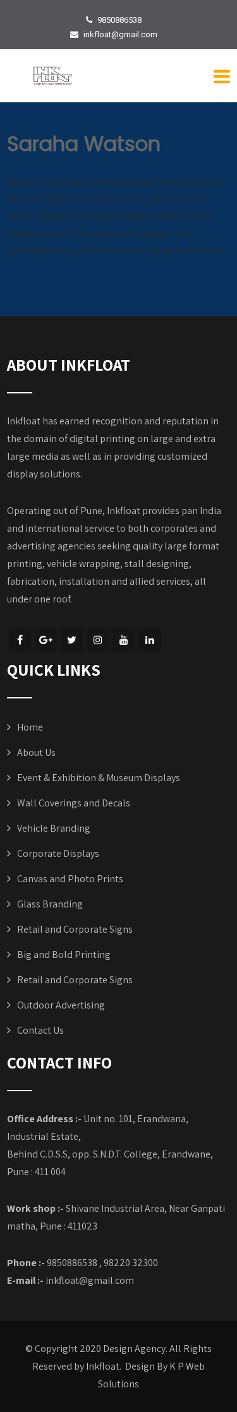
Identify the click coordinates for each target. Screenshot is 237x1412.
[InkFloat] (52, 76)
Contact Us (40, 1030)
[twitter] (72, 640)
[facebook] (20, 640)
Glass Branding (50, 904)
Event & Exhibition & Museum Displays (98, 777)
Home (30, 727)
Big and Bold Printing (64, 954)
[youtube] (123, 640)
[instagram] (98, 640)
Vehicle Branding (53, 828)
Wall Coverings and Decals (73, 803)
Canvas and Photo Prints (70, 878)
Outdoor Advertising (61, 1005)
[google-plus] (46, 640)
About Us (36, 752)
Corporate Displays (58, 853)
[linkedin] (149, 640)
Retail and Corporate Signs (75, 929)
